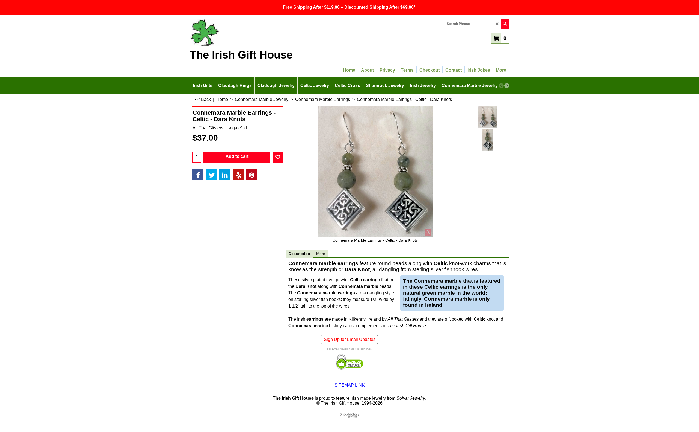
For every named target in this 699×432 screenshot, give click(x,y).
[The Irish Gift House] (237, 32)
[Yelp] (238, 174)
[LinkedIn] (224, 174)
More (320, 253)
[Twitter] (211, 174)
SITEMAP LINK (349, 385)
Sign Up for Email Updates (349, 339)
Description (299, 253)
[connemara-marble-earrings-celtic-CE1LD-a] (488, 140)
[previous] (501, 85)
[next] (506, 85)
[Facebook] (197, 174)
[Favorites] (278, 157)
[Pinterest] (251, 174)
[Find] (505, 24)
